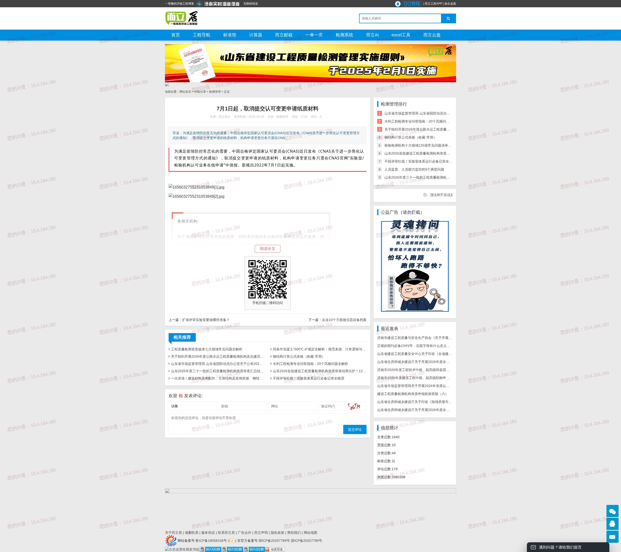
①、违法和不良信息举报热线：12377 (435, 195)
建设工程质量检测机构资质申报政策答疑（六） (413, 394)
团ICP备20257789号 (306, 540)
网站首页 (185, 91)
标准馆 (229, 35)
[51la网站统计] (232, 540)
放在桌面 (450, 3)
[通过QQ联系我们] (612, 524)
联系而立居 (226, 533)
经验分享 (200, 91)
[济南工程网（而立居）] (182, 18)
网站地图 (310, 533)
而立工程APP (433, 3)
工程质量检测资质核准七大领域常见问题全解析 (206, 349)
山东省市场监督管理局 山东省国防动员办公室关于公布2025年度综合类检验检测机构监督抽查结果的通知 (218, 364)
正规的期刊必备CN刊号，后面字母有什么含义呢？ (415, 346)
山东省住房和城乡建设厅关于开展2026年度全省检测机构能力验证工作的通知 (435, 362)
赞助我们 (294, 533)
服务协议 (208, 533)
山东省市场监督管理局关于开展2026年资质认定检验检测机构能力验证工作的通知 (438, 386)
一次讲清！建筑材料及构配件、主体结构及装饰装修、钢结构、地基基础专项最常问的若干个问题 (218, 378)
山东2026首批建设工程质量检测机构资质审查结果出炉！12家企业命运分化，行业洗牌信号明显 (320, 371)
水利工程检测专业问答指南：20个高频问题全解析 (310, 364)
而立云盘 (432, 35)
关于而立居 (173, 533)
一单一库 (314, 35)
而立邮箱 (284, 35)
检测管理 (215, 91)
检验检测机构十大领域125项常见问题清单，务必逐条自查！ (429, 145)
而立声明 (261, 533)
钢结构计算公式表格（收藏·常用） (299, 356)
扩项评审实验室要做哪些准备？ (206, 320)
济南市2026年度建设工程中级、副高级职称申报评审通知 (420, 378)
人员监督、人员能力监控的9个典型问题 (414, 169)
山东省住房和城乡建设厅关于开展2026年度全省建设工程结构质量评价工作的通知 (438, 410)
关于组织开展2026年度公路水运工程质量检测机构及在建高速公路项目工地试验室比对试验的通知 (218, 356)
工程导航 (201, 35)
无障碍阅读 (250, 3)
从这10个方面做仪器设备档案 (344, 320)
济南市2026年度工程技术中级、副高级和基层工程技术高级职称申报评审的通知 (437, 370)
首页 (175, 35)
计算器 (255, 35)
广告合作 (244, 533)
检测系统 (344, 35)
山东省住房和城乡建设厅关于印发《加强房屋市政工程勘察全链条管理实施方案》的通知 (443, 402)
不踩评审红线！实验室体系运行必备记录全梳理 (308, 378)
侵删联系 (191, 533)
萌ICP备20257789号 (274, 540)
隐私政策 (277, 533)
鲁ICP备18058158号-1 (213, 540)
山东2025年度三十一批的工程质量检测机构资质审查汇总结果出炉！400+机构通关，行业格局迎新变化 (218, 371)
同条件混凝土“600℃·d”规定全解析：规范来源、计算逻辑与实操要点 (320, 349)
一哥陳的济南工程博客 (179, 3)
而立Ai (372, 35)
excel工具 (401, 35)
